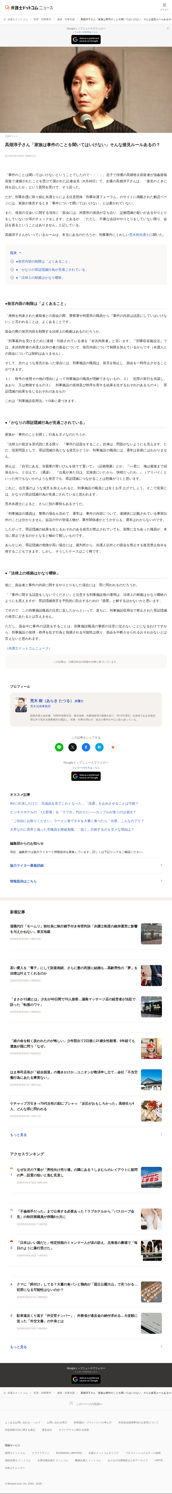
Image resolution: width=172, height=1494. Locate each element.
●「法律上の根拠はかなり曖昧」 (40, 277)
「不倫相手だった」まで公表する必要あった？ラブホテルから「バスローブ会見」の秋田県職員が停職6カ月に (75, 1214)
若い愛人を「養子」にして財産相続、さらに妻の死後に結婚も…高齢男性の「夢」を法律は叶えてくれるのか (74, 970)
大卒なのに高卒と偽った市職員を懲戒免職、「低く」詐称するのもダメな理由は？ (72, 829)
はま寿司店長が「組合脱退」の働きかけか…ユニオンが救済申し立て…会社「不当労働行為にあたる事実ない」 (74, 1075)
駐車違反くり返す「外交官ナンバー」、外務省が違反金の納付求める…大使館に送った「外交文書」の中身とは (77, 1318)
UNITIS (159, 1460)
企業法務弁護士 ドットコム (53, 1460)
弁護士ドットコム (18, 19)
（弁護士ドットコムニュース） (28, 648)
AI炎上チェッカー (15, 1467)
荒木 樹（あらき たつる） (56, 700)
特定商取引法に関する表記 (20, 1429)
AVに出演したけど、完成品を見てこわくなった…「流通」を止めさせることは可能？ (74, 803)
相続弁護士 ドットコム (18, 1460)
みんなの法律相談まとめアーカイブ (128, 1460)
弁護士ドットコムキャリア (104, 1452)
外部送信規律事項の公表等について (138, 1422)
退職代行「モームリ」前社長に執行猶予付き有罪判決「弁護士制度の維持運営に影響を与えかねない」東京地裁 (74, 929)
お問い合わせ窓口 (57, 1422)
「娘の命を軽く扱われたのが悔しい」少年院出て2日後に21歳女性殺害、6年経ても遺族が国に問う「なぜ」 (72, 1043)
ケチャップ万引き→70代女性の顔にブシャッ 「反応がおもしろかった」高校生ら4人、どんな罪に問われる (72, 1106)
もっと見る (18, 1134)
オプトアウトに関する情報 (74, 1429)
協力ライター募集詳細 (27, 865)
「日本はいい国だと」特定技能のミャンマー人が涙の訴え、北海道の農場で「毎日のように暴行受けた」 (77, 1245)
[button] (113, 747)
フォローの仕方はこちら (86, 32)
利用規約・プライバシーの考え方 (93, 1422)
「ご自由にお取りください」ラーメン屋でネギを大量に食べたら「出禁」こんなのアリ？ (77, 820)
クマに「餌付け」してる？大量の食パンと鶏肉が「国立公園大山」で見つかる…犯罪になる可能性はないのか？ (77, 1287)
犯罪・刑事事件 (42, 19)
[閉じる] (167, 28)
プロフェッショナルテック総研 (143, 1452)
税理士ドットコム (15, 1452)
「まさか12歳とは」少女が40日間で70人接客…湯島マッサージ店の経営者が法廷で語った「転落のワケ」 (73, 1002)
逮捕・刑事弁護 (66, 19)
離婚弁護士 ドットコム (88, 1460)
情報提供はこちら (23, 881)
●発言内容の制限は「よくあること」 (44, 261)
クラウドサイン (41, 1452)
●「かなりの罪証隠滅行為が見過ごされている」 (52, 269)
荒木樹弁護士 (139, 234)
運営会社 (47, 1429)
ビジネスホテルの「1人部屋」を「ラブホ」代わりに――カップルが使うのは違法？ (73, 811)
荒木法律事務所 (40, 706)
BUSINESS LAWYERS (69, 1452)
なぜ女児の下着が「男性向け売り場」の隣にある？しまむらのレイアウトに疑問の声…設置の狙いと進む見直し (77, 1172)
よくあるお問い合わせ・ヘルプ (22, 1422)
